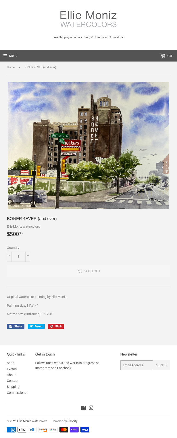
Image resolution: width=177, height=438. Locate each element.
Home (11, 67)
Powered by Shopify (64, 421)
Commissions (16, 392)
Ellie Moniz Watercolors (32, 421)
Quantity (13, 248)
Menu (13, 56)
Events (12, 369)
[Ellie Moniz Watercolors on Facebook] (83, 408)
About (11, 375)
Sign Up (161, 365)
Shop (10, 363)
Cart (170, 56)
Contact (12, 380)
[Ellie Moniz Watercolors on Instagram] (91, 408)
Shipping (13, 386)
